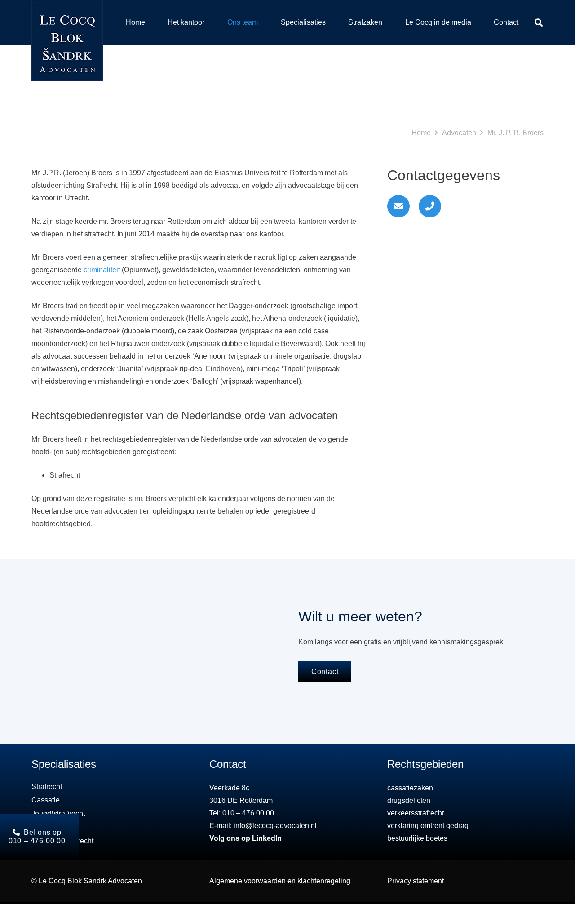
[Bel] (430, 206)
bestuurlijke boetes (417, 838)
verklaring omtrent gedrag (428, 825)
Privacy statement (415, 881)
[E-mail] (398, 206)
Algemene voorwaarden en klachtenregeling (279, 881)
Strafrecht (46, 786)
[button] (539, 23)
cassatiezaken (410, 788)
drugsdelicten (408, 800)
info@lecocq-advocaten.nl (275, 825)
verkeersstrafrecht (415, 813)
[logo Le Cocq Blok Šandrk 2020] (67, 40)
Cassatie (45, 800)
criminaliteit (102, 270)
